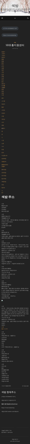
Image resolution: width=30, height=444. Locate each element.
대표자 (3, 104)
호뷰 (3, 91)
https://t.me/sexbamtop (9, 35)
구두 (3, 72)
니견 (3, 140)
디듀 (3, 95)
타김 (3, 67)
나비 (3, 122)
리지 (3, 74)
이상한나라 (4, 155)
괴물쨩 (3, 87)
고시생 (3, 101)
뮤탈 (3, 76)
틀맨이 (3, 128)
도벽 (3, 327)
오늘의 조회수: (5, 430)
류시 (3, 82)
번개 (3, 152)
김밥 (3, 68)
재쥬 (3, 93)
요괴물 (3, 85)
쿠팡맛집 (4, 181)
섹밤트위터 (8, 386)
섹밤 (15, 5)
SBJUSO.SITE (12, 400)
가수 (3, 146)
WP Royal (17, 441)
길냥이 (3, 57)
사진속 (3, 110)
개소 (3, 70)
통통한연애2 (5, 164)
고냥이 (3, 55)
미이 (3, 65)
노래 (3, 143)
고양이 (3, 53)
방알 (3, 61)
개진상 (3, 119)
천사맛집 (4, 175)
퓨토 (3, 89)
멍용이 (3, 52)
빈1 (2, 192)
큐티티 (3, 83)
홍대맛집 (4, 169)
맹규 (3, 63)
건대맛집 (4, 172)
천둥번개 (4, 161)
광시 (3, 98)
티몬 (3, 149)
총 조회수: (4, 432)
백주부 (3, 187)
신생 (3, 116)
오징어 (3, 113)
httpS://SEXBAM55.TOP (8, 396)
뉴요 (3, 78)
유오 (3, 80)
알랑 (3, 59)
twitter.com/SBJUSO (13, 411)
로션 (3, 184)
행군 (3, 107)
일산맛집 (4, 178)
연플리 (3, 166)
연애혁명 (4, 158)
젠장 (3, 125)
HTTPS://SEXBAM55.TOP (10, 28)
